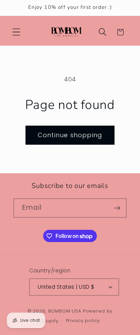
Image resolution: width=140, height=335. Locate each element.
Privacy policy (83, 320)
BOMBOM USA (65, 311)
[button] (16, 32)
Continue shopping (70, 135)
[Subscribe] (117, 208)
